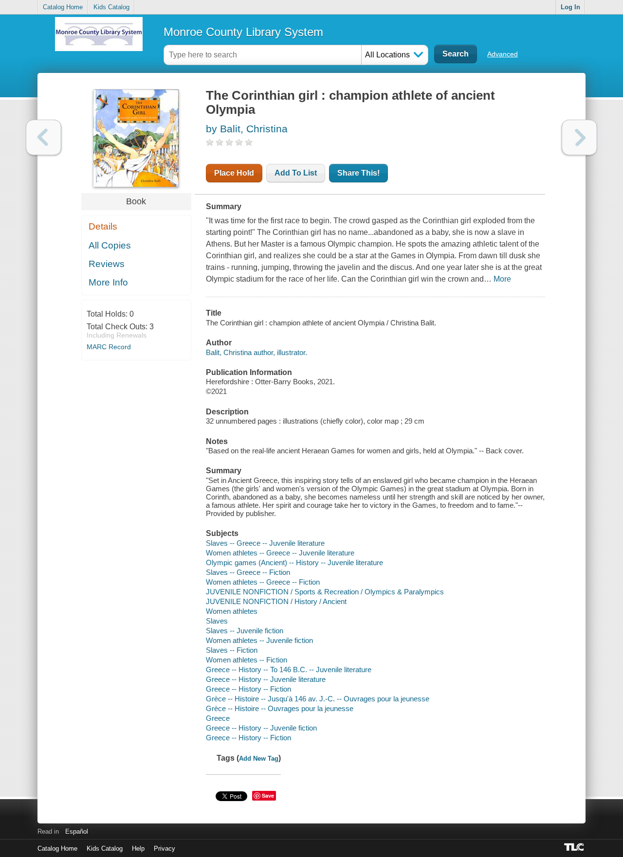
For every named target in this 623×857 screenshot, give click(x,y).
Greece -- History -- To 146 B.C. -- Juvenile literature (288, 669)
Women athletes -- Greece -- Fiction (263, 582)
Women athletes (231, 611)
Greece (218, 718)
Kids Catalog (111, 7)
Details (103, 226)
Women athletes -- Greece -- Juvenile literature (280, 553)
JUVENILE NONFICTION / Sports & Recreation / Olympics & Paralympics (325, 592)
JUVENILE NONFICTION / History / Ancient (276, 601)
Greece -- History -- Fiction (248, 689)
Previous (43, 137)
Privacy (164, 848)
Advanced (502, 54)
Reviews (107, 264)
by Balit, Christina (247, 128)
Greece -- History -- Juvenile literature (266, 679)
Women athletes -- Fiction (246, 660)
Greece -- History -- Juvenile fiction (261, 728)
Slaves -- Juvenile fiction (244, 630)
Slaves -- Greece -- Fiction (248, 572)
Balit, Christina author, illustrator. (256, 352)
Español (76, 831)
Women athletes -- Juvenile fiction (259, 640)
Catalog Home (63, 7)
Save (268, 795)
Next (579, 137)
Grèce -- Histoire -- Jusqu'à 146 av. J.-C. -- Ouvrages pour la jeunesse (317, 699)
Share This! (358, 173)
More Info (108, 282)
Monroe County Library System (243, 31)
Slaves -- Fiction (231, 650)
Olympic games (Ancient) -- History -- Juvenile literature (294, 562)
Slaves (217, 621)
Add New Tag (258, 758)
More (502, 279)
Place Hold (234, 173)
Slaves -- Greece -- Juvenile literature (265, 543)
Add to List (296, 173)
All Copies (110, 245)
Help (138, 848)
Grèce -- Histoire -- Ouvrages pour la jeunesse (279, 708)
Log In (570, 7)
